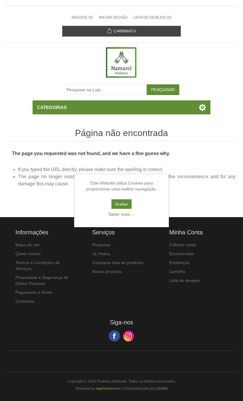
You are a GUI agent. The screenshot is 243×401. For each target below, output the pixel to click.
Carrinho (177, 271)
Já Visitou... (103, 253)
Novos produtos (107, 271)
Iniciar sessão (113, 17)
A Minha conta (182, 244)
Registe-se (82, 17)
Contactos (24, 301)
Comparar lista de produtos (117, 262)
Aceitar (121, 204)
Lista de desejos (184, 280)
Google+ (128, 336)
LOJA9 (161, 388)
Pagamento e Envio (33, 292)
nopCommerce (108, 388)
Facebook (114, 336)
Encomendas (181, 253)
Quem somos (28, 253)
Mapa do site (27, 244)
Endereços (179, 262)
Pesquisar (101, 244)
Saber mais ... (121, 214)
